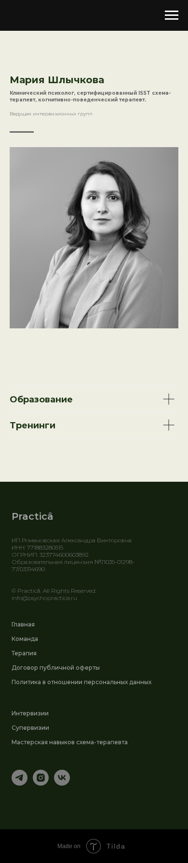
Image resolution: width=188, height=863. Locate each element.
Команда (25, 638)
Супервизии (30, 727)
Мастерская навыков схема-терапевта (70, 742)
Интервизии (30, 713)
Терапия (24, 653)
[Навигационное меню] (171, 15)
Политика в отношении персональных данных (81, 682)
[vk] (62, 783)
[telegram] (19, 783)
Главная (23, 624)
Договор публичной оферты (56, 667)
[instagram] (41, 783)
